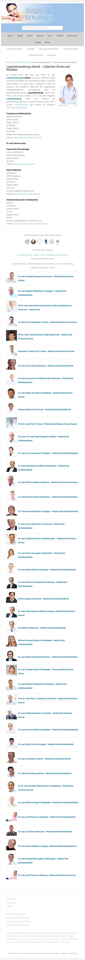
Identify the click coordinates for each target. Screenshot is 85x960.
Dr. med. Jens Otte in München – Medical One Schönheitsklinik (45, 831)
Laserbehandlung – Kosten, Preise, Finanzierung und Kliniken (42, 255)
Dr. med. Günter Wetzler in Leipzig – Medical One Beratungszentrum (47, 846)
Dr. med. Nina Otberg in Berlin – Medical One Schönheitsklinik (44, 773)
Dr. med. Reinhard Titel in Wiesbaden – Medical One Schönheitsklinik (47, 497)
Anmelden (73, 953)
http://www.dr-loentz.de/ (24, 164)
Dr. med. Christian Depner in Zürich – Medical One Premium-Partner (47, 322)
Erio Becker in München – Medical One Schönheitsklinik (42, 628)
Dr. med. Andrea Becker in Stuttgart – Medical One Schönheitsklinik (47, 569)
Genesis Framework (51, 953)
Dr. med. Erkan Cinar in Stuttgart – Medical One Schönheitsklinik (45, 744)
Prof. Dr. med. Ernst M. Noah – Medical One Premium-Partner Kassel (47, 424)
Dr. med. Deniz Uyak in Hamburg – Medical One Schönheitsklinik (45, 365)
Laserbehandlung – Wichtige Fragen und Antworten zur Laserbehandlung (42, 263)
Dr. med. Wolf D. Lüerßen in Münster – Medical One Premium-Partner (48, 482)
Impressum (10, 899)
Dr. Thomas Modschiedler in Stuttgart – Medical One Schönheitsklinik (48, 511)
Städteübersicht (21, 104)
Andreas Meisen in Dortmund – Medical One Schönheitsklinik (44, 409)
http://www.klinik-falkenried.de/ (27, 194)
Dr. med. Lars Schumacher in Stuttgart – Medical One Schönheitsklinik (48, 453)
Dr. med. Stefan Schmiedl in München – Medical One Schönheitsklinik (47, 657)
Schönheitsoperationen (16, 914)
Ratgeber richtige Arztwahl (17, 925)
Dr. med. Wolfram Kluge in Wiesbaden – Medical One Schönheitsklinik (48, 802)
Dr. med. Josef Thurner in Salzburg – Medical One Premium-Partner (47, 875)
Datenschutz (11, 902)
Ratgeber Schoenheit (33, 953)
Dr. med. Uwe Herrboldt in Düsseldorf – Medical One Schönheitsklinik (48, 729)
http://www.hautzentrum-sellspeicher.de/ (31, 223)
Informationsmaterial (15, 107)
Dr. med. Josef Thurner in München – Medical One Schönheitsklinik (46, 817)
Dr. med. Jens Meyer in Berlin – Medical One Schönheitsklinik (44, 758)
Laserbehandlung (13, 77)
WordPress (64, 953)
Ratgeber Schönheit (30, 13)
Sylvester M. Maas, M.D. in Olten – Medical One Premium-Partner (46, 351)
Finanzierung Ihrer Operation (18, 921)
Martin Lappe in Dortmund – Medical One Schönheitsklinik (43, 598)
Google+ (9, 906)
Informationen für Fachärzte (18, 918)
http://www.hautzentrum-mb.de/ (28, 137)
